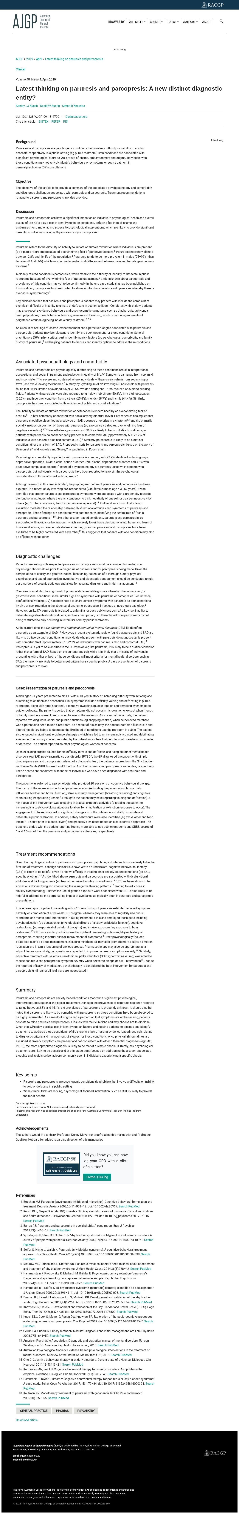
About (206, 22)
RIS (65, 121)
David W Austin (50, 106)
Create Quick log (97, 1177)
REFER (55, 121)
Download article (76, 116)
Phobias (62, 1411)
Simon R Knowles (73, 106)
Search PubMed (129, 1206)
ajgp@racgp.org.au (29, 1455)
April (39, 59)
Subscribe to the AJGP (25, 1459)
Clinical (20, 69)
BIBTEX (43, 121)
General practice (33, 1411)
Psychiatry (86, 1411)
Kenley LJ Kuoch (27, 106)
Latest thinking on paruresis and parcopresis (74, 59)
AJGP (19, 59)
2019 (29, 59)
